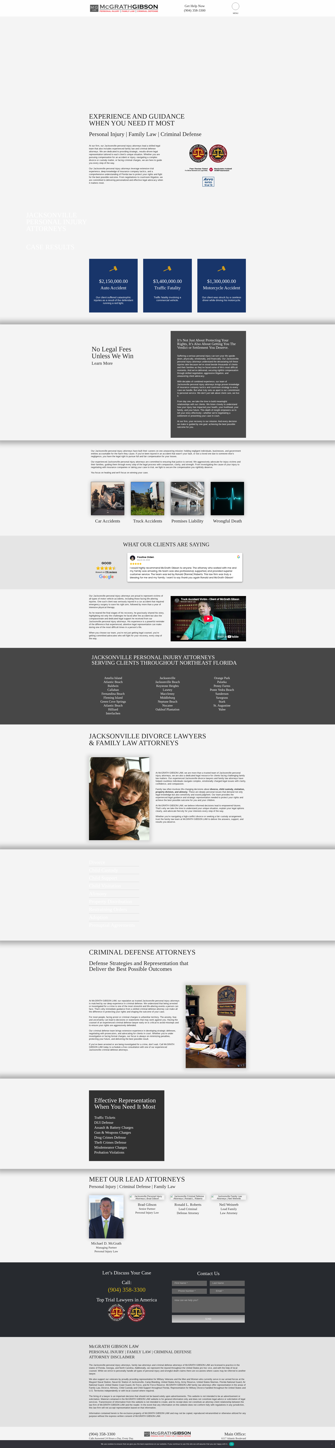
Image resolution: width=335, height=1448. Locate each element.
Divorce (97, 862)
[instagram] (233, 113)
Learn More (102, 363)
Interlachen (113, 713)
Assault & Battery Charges (113, 1127)
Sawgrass (222, 697)
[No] (331, 1444)
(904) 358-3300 (194, 10)
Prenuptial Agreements (112, 925)
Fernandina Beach (113, 693)
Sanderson (221, 693)
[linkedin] (244, 113)
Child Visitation (105, 885)
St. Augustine (221, 705)
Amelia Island (113, 678)
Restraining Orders (108, 909)
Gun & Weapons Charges (112, 1132)
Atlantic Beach (113, 682)
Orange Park (222, 678)
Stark (222, 701)
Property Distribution (110, 901)
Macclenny (167, 693)
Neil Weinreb (228, 1205)
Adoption (98, 917)
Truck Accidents (147, 521)
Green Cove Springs (113, 701)
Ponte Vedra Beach (222, 689)
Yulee (222, 709)
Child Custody (103, 870)
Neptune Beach (167, 701)
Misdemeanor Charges (110, 1147)
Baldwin (113, 686)
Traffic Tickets (104, 1117)
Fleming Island (113, 697)
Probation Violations (109, 1152)
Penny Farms (222, 686)
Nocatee (167, 705)
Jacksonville (167, 678)
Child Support (103, 878)
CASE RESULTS (50, 247)
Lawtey (167, 689)
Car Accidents (107, 521)
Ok (231, 1444)
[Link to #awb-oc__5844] (235, 6)
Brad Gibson (147, 1205)
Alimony (98, 893)
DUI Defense (103, 1122)
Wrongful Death (227, 521)
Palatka (222, 682)
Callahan (113, 689)
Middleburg (167, 697)
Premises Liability (187, 521)
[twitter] (228, 113)
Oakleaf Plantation (167, 709)
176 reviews (111, 572)
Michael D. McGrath (106, 1243)
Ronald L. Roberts (187, 1205)
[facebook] (222, 113)
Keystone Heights (167, 686)
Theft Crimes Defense (110, 1142)
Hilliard (113, 709)
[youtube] (239, 113)
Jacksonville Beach (167, 682)
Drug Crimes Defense (110, 1137)
